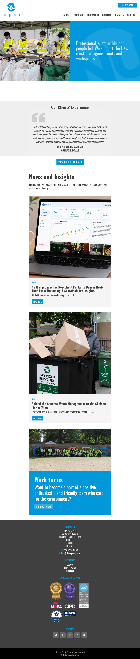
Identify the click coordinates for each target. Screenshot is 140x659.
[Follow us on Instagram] (70, 635)
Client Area (127, 5)
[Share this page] (84, 635)
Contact (132, 15)
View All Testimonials (70, 162)
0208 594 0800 (71, 550)
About (66, 15)
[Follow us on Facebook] (63, 635)
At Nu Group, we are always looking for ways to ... (54, 295)
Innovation (93, 15)
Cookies (70, 564)
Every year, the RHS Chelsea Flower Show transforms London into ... (63, 412)
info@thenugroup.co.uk (71, 553)
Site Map (70, 570)
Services (78, 15)
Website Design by (70, 655)
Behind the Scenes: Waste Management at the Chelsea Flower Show (69, 405)
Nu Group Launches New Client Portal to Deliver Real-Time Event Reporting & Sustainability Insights (67, 289)
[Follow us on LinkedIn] (77, 635)
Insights (119, 15)
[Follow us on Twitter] (56, 635)
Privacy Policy (70, 567)
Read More (37, 301)
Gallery (106, 15)
